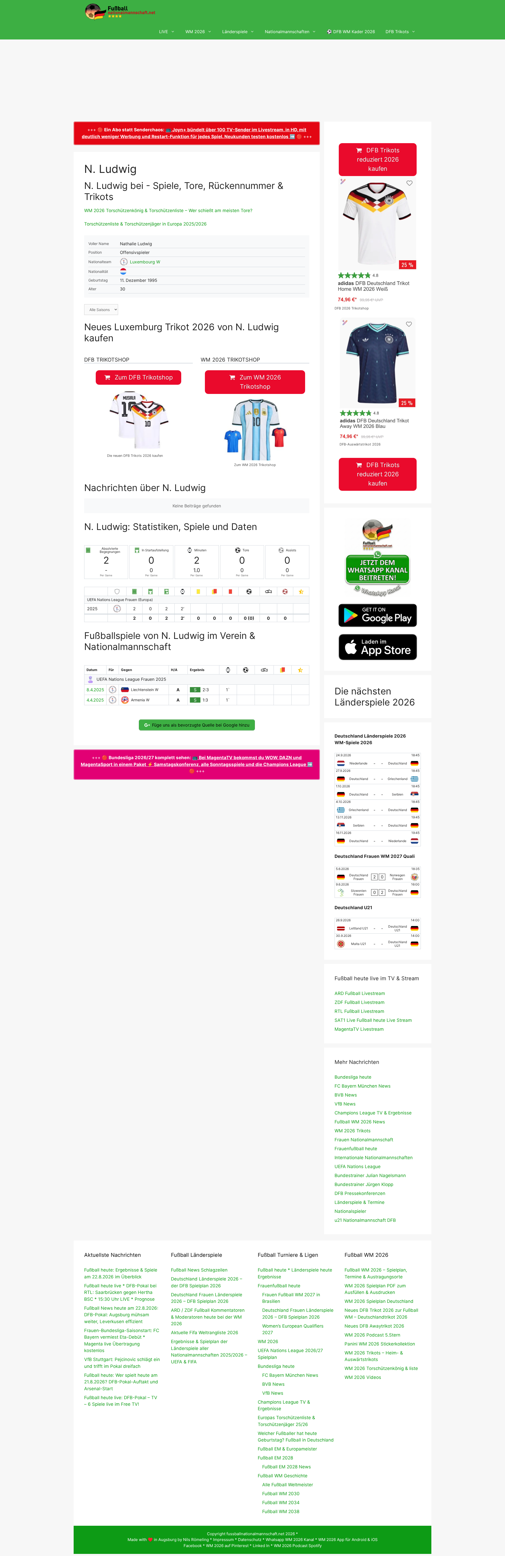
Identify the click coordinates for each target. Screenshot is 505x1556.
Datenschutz (249, 1539)
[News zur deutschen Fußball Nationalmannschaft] (120, 12)
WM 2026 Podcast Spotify (298, 1545)
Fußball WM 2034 (281, 1502)
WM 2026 (195, 31)
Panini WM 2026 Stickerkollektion (380, 1344)
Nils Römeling (196, 1539)
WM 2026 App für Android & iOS (348, 1539)
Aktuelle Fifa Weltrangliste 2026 (204, 1332)
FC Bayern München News (363, 1086)
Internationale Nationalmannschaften (374, 1157)
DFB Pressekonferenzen (360, 1193)
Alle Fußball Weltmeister (287, 1484)
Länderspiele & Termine (360, 1202)
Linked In (261, 1545)
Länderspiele (235, 31)
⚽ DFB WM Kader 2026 (351, 31)
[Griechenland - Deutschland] (378, 807)
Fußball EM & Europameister (287, 1449)
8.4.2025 (95, 689)
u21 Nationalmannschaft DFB (365, 1220)
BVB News (346, 1095)
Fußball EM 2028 (275, 1457)
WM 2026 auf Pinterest (227, 1545)
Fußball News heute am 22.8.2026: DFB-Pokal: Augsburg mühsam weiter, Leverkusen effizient (121, 1314)
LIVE (163, 31)
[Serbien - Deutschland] (378, 822)
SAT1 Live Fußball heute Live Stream (373, 1020)
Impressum (223, 1539)
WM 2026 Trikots (353, 1130)
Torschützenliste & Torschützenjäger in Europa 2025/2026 (145, 224)
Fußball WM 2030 (281, 1493)
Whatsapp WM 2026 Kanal (290, 1539)
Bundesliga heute (353, 1077)
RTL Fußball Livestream (359, 1011)
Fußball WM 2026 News (360, 1121)
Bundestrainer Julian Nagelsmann (370, 1175)
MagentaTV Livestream (359, 1029)
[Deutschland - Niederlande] (378, 838)
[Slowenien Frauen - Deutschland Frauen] (378, 890)
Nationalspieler (350, 1211)
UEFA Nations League (358, 1166)
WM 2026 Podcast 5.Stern (372, 1335)
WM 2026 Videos (363, 1377)
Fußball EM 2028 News (286, 1466)
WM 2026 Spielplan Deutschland (379, 1301)
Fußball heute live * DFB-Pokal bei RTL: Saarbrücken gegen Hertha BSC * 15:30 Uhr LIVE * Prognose (120, 1292)
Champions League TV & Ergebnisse (373, 1112)
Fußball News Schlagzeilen (199, 1270)
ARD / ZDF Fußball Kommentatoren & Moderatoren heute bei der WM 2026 (208, 1317)
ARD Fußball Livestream (360, 993)
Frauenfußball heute (356, 1148)
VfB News (345, 1104)
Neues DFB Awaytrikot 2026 (374, 1326)
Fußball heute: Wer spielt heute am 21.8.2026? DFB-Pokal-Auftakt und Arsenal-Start (121, 1382)
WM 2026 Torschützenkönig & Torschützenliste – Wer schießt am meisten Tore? (168, 210)
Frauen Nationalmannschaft (364, 1139)
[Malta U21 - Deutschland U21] (378, 941)
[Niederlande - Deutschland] (378, 760)
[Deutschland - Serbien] (378, 791)
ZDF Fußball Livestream (360, 1002)
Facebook (193, 1545)
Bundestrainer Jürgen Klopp (364, 1184)
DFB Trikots (397, 31)
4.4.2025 (95, 700)
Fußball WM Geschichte (282, 1475)
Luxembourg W (145, 261)
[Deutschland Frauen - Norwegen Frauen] (378, 874)
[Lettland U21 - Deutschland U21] (378, 925)
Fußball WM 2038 (280, 1511)
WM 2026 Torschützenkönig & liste (381, 1368)
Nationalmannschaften (287, 31)
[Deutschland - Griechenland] (378, 776)
